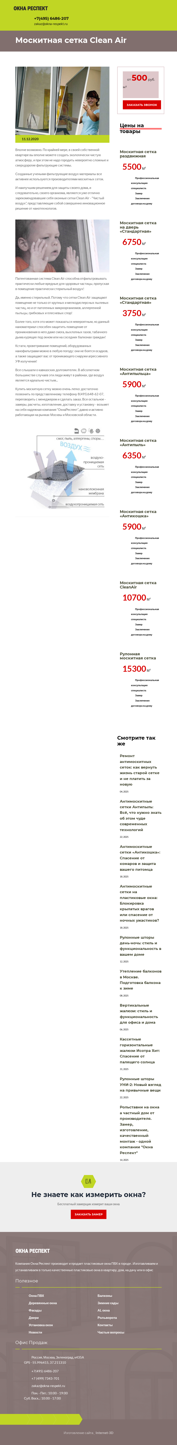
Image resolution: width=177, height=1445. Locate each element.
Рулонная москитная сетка (138, 656)
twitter (48, 1419)
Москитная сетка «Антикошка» (138, 513)
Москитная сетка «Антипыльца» (138, 371)
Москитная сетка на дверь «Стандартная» (138, 227)
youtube (61, 1419)
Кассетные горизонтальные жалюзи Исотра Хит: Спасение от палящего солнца (140, 1050)
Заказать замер (89, 1214)
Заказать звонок (142, 105)
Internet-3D (104, 1433)
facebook (34, 1419)
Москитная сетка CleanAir (138, 585)
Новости (35, 1332)
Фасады (35, 1310)
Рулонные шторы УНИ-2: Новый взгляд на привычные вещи (140, 1084)
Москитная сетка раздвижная (138, 153)
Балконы (105, 1296)
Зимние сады (108, 1303)
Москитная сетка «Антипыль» (138, 442)
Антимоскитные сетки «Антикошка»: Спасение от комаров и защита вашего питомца (140, 858)
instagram (74, 1419)
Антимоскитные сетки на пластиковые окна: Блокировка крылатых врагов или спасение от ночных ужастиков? (139, 903)
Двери (34, 1317)
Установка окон (41, 1325)
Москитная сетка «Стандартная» (138, 300)
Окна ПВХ (36, 1296)
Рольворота (107, 1317)
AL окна (104, 1310)
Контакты (105, 1325)
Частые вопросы (111, 1332)
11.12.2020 (30, 139)
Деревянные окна (43, 1303)
